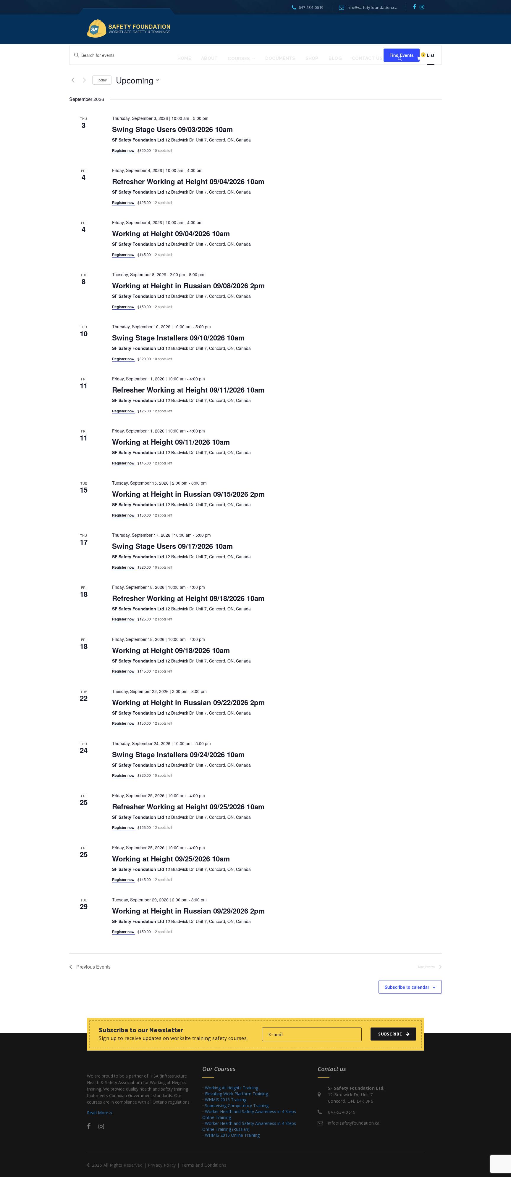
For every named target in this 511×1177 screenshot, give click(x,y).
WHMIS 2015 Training (225, 1099)
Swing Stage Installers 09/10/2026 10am (178, 337)
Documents (280, 58)
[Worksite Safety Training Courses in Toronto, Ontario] (128, 27)
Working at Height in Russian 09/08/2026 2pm (188, 285)
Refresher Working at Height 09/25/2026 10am (188, 806)
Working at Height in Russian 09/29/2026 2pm (188, 911)
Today (102, 79)
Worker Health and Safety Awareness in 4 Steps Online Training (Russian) (249, 1126)
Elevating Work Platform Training (236, 1093)
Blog (335, 58)
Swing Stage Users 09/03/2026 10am (172, 129)
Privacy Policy (162, 1165)
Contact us (367, 58)
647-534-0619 (311, 7)
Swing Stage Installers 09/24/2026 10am (178, 754)
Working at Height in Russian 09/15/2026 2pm (188, 494)
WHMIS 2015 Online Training (232, 1135)
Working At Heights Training (231, 1088)
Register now (123, 150)
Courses (239, 58)
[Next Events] (84, 80)
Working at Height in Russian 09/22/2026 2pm (188, 702)
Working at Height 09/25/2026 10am (171, 858)
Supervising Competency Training (237, 1105)
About (209, 58)
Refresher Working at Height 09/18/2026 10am (188, 598)
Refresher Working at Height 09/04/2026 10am (188, 181)
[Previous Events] (72, 80)
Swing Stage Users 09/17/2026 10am (172, 546)
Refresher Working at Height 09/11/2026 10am (188, 390)
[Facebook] (414, 6)
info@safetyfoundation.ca (372, 7)
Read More (98, 1112)
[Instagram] (422, 6)
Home (184, 58)
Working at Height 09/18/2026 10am (171, 650)
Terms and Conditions (203, 1165)
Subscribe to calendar (407, 987)
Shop (311, 58)
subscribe (390, 1034)
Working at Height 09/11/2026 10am (171, 442)
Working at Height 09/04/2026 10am (171, 233)
